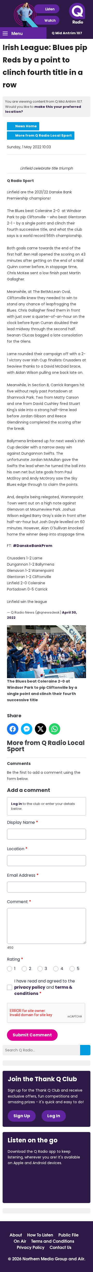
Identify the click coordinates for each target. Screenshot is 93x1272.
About (16, 1235)
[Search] (85, 1050)
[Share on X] (40, 729)
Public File (68, 1235)
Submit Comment (32, 1035)
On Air (20, 1241)
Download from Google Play (27, 1190)
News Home (26, 126)
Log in (16, 803)
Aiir (81, 1258)
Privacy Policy (30, 1247)
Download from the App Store (28, 1177)
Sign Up (21, 1116)
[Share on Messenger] (26, 729)
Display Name (22, 822)
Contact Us (60, 1247)
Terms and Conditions (52, 1241)
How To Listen (40, 1235)
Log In (53, 1116)
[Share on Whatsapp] (54, 729)
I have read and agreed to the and (44, 987)
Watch (50, 20)
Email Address (23, 875)
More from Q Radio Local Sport (43, 135)
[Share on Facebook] (12, 729)
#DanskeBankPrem (32, 545)
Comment (19, 902)
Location (17, 849)
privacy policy (29, 987)
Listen (50, 9)
